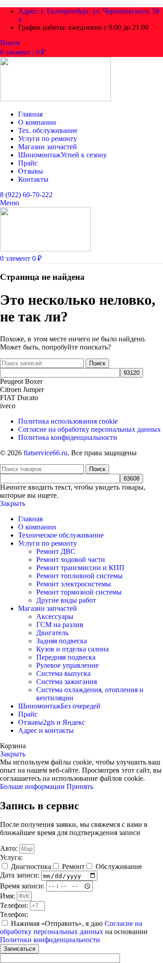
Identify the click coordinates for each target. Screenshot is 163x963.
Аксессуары (54, 616)
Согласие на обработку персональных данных (71, 927)
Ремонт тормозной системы (79, 592)
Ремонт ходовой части (70, 559)
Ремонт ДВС (56, 551)
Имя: (8, 896)
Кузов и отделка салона (72, 649)
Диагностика (31, 866)
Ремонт (73, 866)
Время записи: (23, 885)
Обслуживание (119, 866)
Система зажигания (66, 681)
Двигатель (52, 633)
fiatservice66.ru (45, 453)
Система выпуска (63, 673)
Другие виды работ (66, 600)
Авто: (9, 848)
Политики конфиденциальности (50, 940)
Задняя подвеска (61, 641)
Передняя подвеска (66, 657)
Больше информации (33, 786)
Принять (80, 786)
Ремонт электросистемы (73, 584)
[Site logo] (55, 99)
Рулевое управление (67, 665)
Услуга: (11, 857)
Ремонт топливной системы (79, 576)
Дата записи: (20, 875)
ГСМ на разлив (59, 624)
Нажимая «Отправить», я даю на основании (74, 932)
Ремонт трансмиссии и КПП (80, 567)
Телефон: (15, 905)
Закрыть (12, 503)
